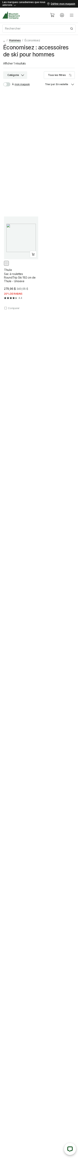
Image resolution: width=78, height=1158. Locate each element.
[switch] (8, 84)
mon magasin (22, 84)
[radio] (6, 263)
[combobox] (39, 29)
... (4, 40)
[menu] (72, 15)
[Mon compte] (62, 15)
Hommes (15, 40)
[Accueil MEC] (11, 15)
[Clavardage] (70, 1149)
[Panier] (52, 15)
